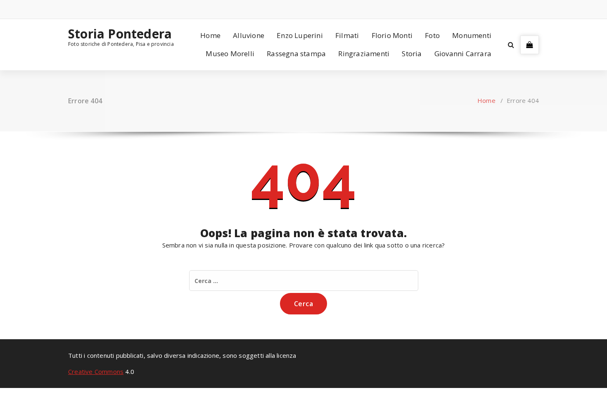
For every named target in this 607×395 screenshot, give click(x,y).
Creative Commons (95, 371)
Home (210, 35)
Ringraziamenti (363, 53)
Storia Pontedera (120, 33)
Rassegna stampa (296, 53)
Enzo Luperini (300, 35)
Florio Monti (392, 35)
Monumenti (471, 35)
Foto (432, 35)
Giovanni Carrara (462, 53)
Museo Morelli (230, 53)
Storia (412, 53)
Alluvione (248, 35)
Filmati (347, 35)
